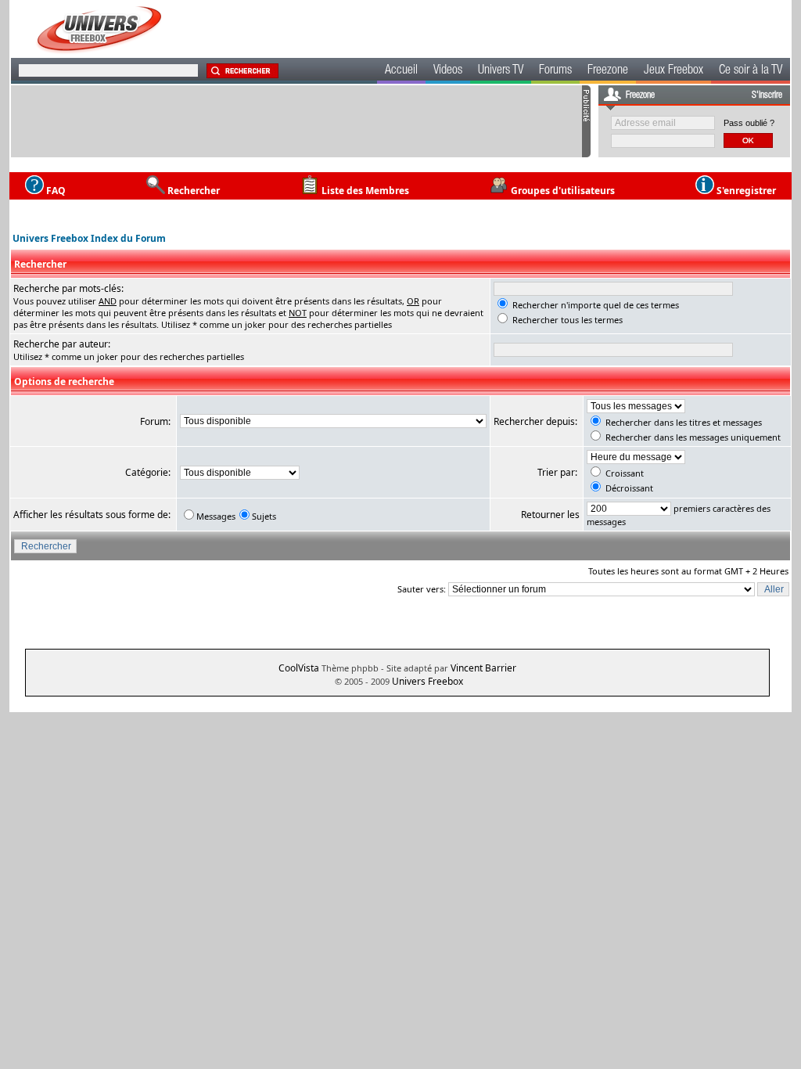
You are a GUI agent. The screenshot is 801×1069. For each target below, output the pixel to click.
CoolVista (298, 668)
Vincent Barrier (483, 668)
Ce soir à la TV (750, 71)
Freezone (607, 71)
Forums (555, 71)
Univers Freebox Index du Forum (89, 238)
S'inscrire (767, 95)
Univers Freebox (427, 681)
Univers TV (500, 71)
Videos (447, 71)
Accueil (401, 71)
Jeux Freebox (673, 71)
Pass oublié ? (749, 123)
